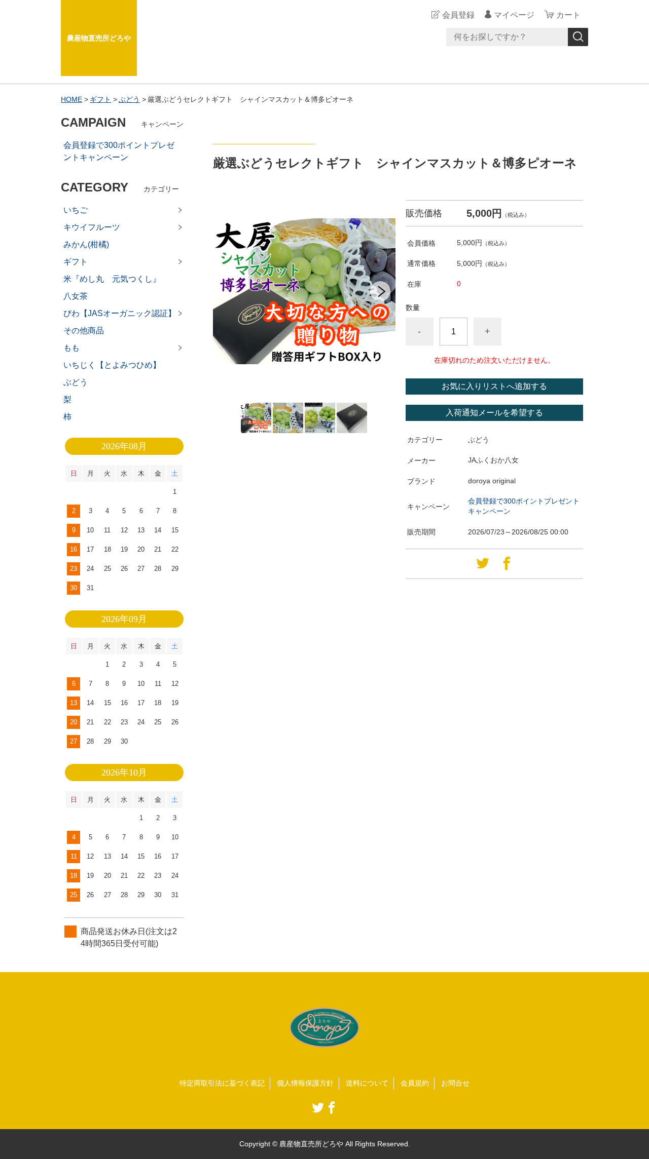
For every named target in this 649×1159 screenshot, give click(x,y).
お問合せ (455, 1083)
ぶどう (129, 99)
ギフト (100, 99)
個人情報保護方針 (305, 1083)
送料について (367, 1083)
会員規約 (415, 1083)
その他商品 (83, 330)
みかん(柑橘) (86, 244)
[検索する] (578, 37)
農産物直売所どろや (99, 38)
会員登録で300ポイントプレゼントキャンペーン (118, 151)
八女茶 (75, 296)
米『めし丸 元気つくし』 (112, 279)
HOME (71, 99)
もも (71, 347)
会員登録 (458, 15)
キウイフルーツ (91, 227)
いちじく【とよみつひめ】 (112, 365)
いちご (75, 210)
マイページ (514, 15)
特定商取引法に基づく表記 (222, 1083)
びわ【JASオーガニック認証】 (119, 313)
